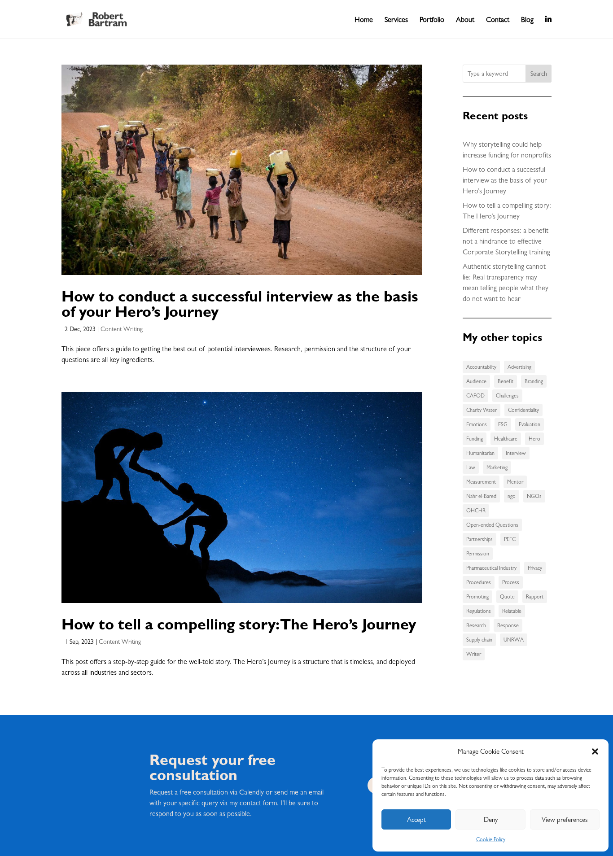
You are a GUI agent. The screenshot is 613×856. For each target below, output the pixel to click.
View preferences (565, 819)
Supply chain (479, 640)
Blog (527, 20)
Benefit (505, 381)
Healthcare (505, 439)
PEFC (510, 539)
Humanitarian (480, 453)
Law (470, 467)
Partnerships (479, 539)
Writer (473, 654)
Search (538, 73)
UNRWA (514, 640)
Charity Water (481, 410)
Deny (491, 819)
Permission (477, 553)
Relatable (511, 611)
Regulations (478, 611)
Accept (416, 819)
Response (508, 625)
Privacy (535, 568)
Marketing (497, 467)
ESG (503, 424)
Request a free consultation (188, 792)
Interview (516, 453)
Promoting (477, 597)
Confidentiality (523, 410)
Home (364, 20)
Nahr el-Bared (481, 496)
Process (510, 582)
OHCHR (476, 510)
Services (396, 20)
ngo (512, 496)
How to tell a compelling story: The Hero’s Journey (238, 624)
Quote (507, 597)
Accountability (481, 367)
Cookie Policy (490, 839)
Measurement (481, 482)
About (465, 20)
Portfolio (432, 20)
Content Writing (122, 328)
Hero (534, 439)
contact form (258, 803)
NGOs (534, 496)
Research (476, 625)
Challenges (507, 396)
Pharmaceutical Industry (491, 568)
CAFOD (475, 396)
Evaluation (529, 424)
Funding (474, 439)
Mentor (515, 482)
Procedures (478, 582)
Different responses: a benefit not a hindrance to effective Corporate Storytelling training (506, 241)
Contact (497, 20)
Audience (476, 381)
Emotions (476, 424)
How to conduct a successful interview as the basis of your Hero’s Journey (239, 303)
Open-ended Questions (492, 525)
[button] (595, 751)
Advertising (519, 367)
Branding (534, 381)
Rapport (534, 597)
